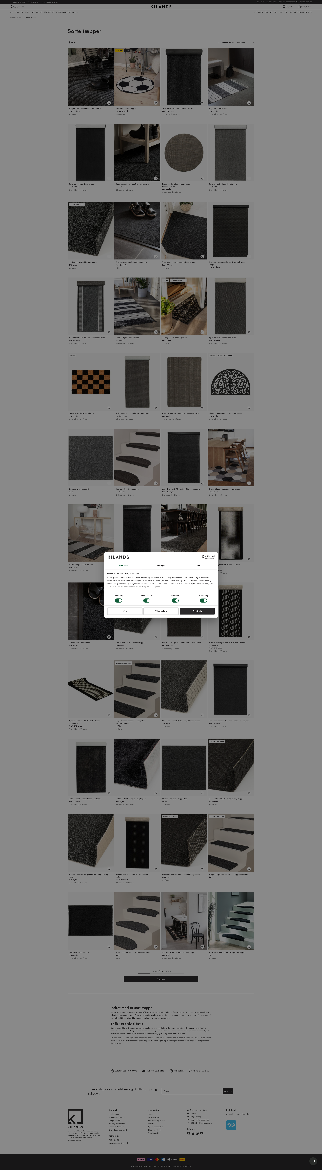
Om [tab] (198, 565)
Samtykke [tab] (123, 565)
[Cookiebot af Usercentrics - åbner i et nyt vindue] (204, 557)
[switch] (146, 601)
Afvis (125, 611)
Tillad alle (197, 611)
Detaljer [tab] (161, 565)
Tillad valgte (161, 611)
